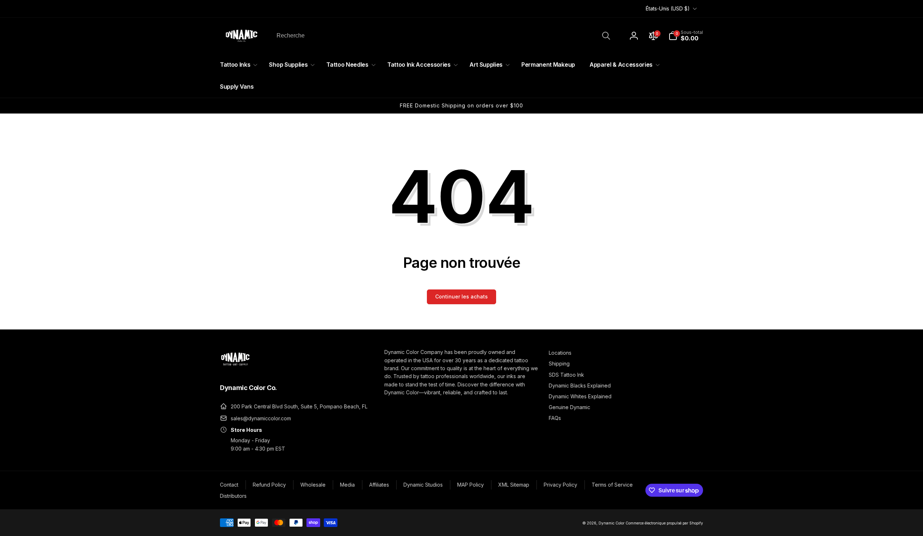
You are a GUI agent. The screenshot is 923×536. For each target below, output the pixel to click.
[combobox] (443, 35)
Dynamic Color (611, 523)
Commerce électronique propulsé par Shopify (664, 523)
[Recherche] (606, 35)
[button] (685, 35)
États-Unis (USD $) (668, 8)
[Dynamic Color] (235, 367)
